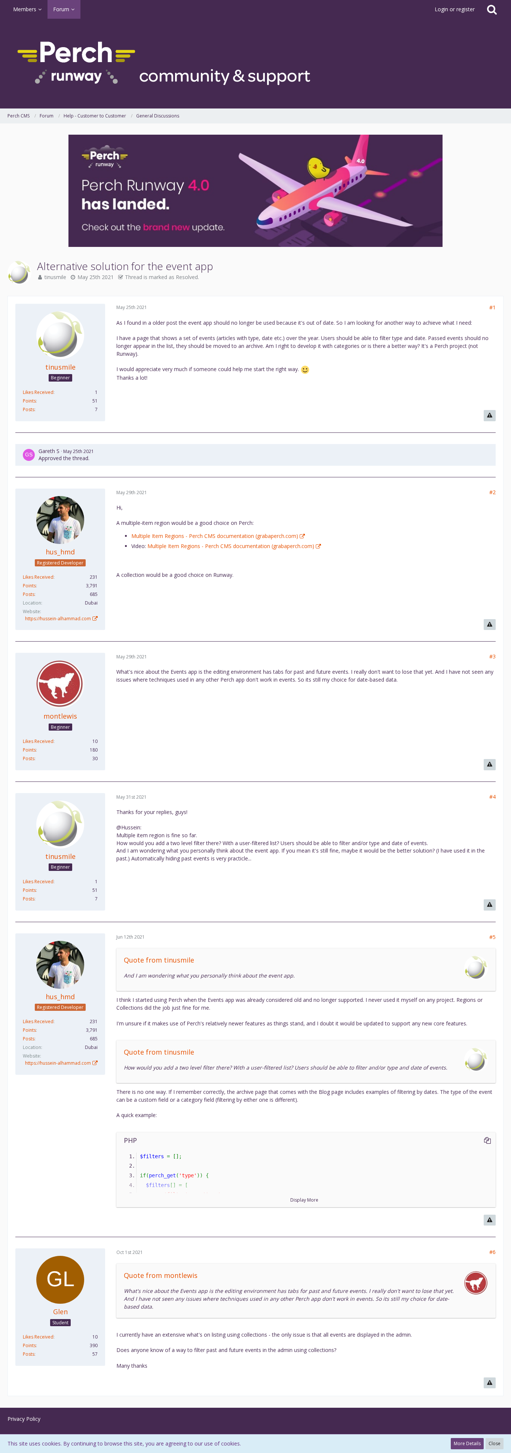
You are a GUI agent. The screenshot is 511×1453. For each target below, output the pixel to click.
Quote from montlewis (161, 1275)
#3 (492, 656)
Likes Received (38, 392)
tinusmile (55, 277)
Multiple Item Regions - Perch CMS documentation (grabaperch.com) (214, 535)
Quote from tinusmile (159, 959)
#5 (492, 936)
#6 (492, 1251)
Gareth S (49, 451)
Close (495, 1443)
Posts (28, 409)
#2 (492, 492)
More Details (467, 1443)
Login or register (455, 9)
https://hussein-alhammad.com (58, 618)
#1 (492, 307)
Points (29, 401)
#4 (492, 796)
